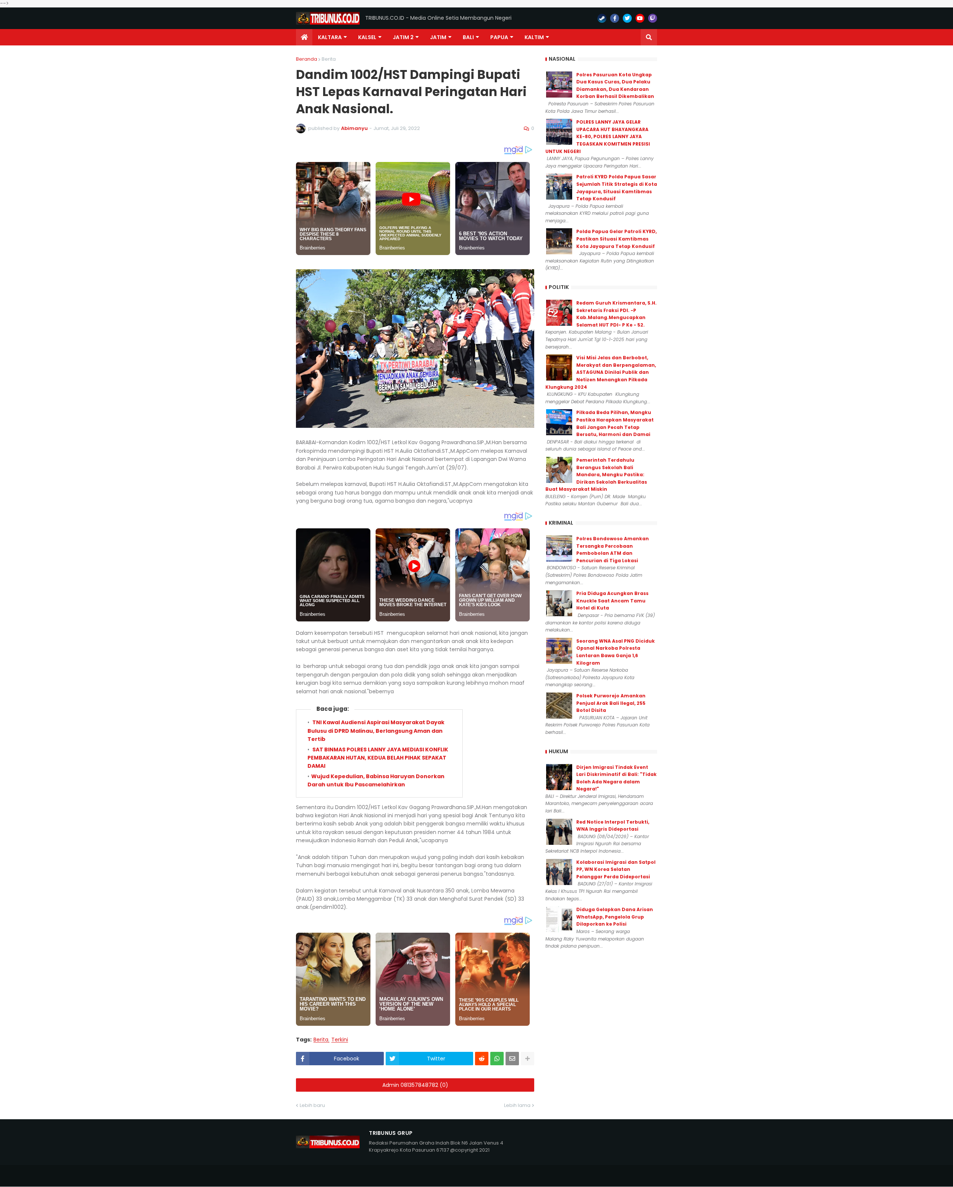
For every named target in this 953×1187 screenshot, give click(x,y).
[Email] (512, 1058)
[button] (649, 37)
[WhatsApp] (497, 1058)
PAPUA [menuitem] (499, 37)
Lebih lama (517, 1105)
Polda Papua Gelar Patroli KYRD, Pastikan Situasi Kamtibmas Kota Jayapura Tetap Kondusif (616, 238)
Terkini (339, 1040)
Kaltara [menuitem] (330, 37)
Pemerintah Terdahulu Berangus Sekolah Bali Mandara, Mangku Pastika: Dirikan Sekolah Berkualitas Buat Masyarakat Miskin (596, 474)
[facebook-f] (614, 18)
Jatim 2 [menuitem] (403, 37)
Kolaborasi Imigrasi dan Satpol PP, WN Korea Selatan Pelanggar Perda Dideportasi (616, 869)
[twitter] (627, 18)
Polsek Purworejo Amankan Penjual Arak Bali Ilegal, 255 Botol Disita (611, 703)
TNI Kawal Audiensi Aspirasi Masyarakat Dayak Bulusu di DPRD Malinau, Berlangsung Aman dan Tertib (375, 731)
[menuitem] (304, 37)
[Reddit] (481, 1058)
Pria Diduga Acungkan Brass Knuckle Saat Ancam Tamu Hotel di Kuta (612, 600)
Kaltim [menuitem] (534, 37)
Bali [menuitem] (468, 37)
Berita (329, 59)
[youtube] (639, 18)
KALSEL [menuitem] (367, 37)
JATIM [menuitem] (438, 37)
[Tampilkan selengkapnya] (527, 1058)
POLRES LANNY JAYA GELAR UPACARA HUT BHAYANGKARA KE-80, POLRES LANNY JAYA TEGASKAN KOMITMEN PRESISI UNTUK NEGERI (597, 136)
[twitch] (652, 18)
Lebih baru (312, 1105)
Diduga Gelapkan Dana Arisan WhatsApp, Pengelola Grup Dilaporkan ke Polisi (614, 916)
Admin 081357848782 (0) (415, 1085)
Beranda (306, 59)
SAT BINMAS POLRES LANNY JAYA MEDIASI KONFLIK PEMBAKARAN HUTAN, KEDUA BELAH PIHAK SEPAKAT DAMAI (377, 758)
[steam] (601, 18)
